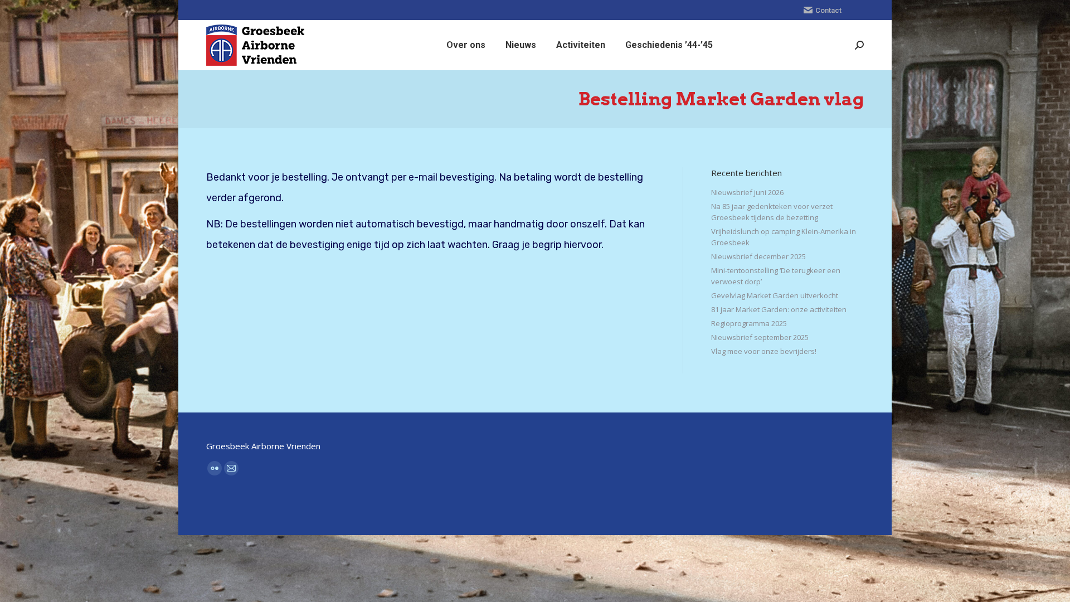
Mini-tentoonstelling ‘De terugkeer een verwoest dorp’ (775, 276)
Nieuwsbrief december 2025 (758, 256)
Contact (828, 10)
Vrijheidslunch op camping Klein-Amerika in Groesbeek (783, 236)
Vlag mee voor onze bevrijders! (763, 351)
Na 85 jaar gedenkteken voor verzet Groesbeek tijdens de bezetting (772, 211)
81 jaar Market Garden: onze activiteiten (779, 309)
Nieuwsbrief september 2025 (760, 337)
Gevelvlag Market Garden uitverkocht (774, 295)
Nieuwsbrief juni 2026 (747, 192)
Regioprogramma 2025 (749, 323)
